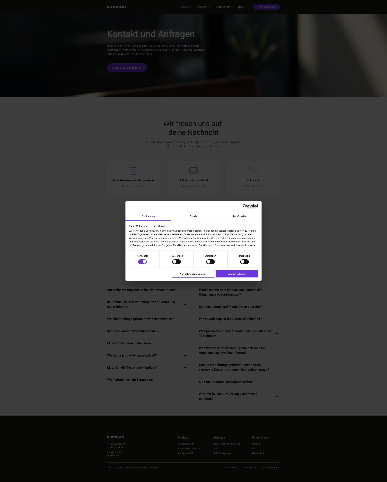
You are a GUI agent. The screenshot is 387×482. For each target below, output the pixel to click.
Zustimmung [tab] (148, 216)
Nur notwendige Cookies (193, 273)
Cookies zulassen (237, 273)
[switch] (176, 261)
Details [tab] (193, 216)
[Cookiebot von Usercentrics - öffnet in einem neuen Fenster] (245, 206)
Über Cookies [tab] (239, 216)
